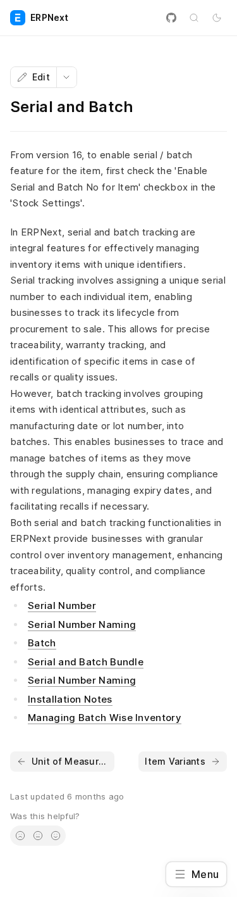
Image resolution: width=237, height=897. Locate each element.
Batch (42, 643)
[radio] (20, 835)
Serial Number (62, 605)
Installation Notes (70, 699)
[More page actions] (66, 77)
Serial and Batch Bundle (85, 662)
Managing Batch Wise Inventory (104, 718)
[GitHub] (171, 18)
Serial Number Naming (82, 624)
